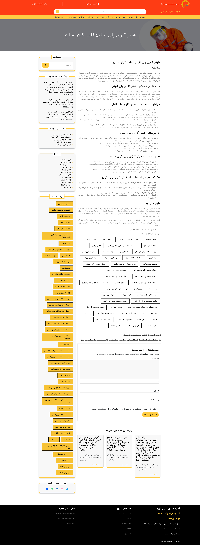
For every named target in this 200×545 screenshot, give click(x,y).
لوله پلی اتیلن (125, 295)
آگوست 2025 (65, 175)
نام (157, 382)
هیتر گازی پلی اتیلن (128, 313)
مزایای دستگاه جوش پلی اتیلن (146, 301)
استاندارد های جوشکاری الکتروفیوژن (122, 246)
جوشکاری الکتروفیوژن (134, 258)
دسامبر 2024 (65, 182)
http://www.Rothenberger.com (65, 514)
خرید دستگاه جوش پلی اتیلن (124, 264)
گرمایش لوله (134, 326)
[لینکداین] (57, 489)
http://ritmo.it (70, 524)
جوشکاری (153, 258)
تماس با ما (59, 17)
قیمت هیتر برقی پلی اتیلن (117, 289)
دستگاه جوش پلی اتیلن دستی (116, 276)
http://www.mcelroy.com (66, 519)
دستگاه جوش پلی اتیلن (116, 270)
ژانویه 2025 (66, 180)
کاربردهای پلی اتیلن (103, 319)
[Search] (57, 11)
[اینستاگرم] (35, 4)
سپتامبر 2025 (65, 172)
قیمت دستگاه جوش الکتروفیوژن (95, 282)
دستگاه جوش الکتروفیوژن (96, 264)
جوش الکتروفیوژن (88, 252)
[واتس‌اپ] (32, 4)
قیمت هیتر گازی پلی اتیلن (147, 295)
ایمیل (156, 391)
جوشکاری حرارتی (111, 258)
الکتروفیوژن (96, 246)
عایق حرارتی (119, 282)
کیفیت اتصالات (152, 326)
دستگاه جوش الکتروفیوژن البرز (145, 270)
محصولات (128, 17)
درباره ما (72, 17)
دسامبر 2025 (65, 165)
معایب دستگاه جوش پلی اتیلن (115, 301)
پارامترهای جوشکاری (106, 313)
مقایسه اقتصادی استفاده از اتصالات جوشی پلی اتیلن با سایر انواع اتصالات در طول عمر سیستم (121, 340)
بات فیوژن (124, 252)
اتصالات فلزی (107, 239)
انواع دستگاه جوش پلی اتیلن (146, 252)
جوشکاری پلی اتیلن (90, 258)
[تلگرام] (30, 4)
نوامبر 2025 (66, 167)
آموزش (106, 17)
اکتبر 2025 (66, 170)
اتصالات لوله (91, 239)
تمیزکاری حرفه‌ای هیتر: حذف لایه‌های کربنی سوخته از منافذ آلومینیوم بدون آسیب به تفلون (59, 114)
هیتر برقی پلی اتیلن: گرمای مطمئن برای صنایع (141, 335)
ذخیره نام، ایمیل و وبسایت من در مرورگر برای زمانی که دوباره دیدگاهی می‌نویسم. (123, 409)
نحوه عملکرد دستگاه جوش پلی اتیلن (143, 307)
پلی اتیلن (87, 313)
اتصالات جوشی (151, 239)
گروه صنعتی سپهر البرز (170, 4)
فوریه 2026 (66, 160)
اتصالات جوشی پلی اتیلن (129, 239)
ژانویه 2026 (66, 162)
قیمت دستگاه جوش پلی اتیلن (146, 289)
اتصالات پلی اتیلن (151, 246)
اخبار (82, 17)
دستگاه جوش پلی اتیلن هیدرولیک (144, 282)
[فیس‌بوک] (47, 489)
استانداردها (94, 17)
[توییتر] (67, 489)
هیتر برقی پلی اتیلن (150, 313)
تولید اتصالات (108, 252)
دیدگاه (155, 358)
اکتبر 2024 (66, 187)
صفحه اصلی (140, 17)
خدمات (117, 17)
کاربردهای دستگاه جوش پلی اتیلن (131, 319)
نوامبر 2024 (66, 185)
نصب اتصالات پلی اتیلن (95, 307)
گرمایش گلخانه (117, 326)
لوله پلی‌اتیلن (108, 295)
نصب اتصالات (116, 307)
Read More (153, 475)
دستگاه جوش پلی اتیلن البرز (146, 276)
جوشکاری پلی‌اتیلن (150, 264)
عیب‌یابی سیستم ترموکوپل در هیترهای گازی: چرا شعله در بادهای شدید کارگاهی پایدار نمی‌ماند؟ (58, 102)
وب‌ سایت (155, 400)
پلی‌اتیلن (154, 319)
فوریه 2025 (66, 177)
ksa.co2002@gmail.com (172, 534)
